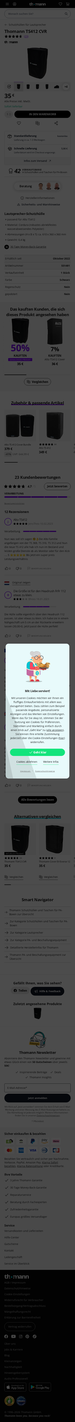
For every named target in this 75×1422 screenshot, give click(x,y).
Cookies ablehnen (26, 761)
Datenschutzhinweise (45, 771)
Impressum (25, 771)
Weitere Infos (51, 761)
